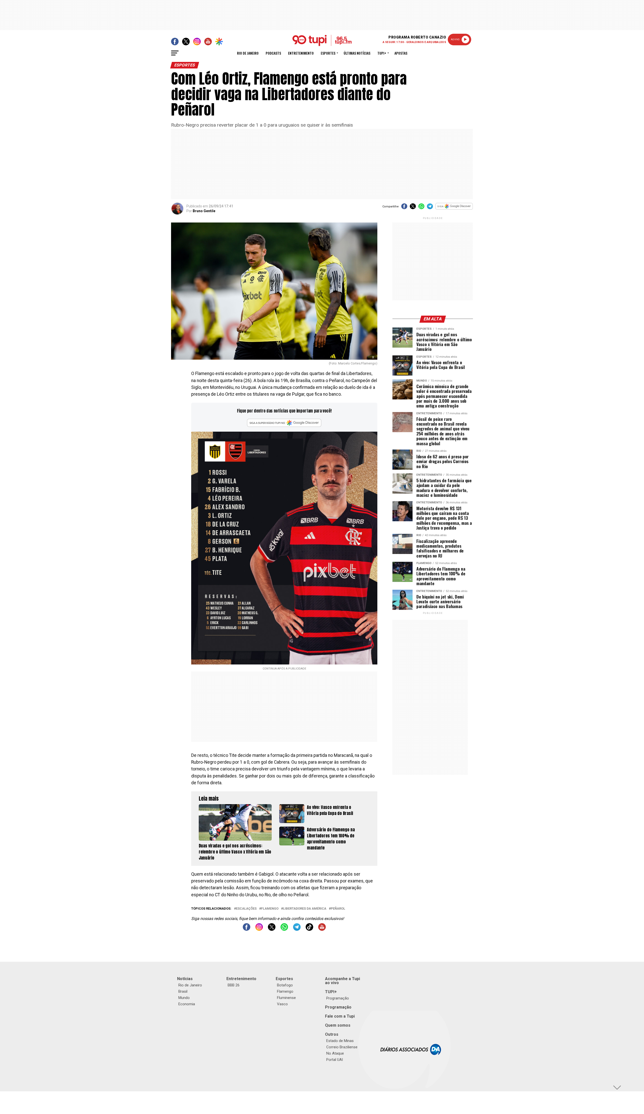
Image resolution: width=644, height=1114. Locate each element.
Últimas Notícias (357, 53)
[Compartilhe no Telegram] (430, 208)
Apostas (400, 53)
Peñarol (338, 908)
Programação (337, 998)
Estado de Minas (340, 1040)
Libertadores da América (304, 908)
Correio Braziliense (341, 1047)
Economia (186, 1004)
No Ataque (335, 1053)
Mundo (184, 997)
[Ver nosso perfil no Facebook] (246, 929)
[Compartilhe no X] (413, 208)
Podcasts (273, 53)
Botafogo (285, 985)
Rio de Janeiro (248, 53)
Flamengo (269, 908)
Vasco (282, 1004)
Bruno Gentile (204, 211)
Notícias (185, 978)
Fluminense (286, 997)
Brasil (182, 991)
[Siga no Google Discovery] (454, 209)
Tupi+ (381, 53)
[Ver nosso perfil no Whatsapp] (284, 929)
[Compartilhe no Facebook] (404, 208)
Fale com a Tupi (340, 1016)
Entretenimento (301, 53)
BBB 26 (233, 985)
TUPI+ (331, 991)
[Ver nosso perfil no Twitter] (271, 929)
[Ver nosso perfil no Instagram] (259, 929)
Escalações (246, 908)
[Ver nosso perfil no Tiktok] (309, 929)
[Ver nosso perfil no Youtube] (322, 929)
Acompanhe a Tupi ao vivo (342, 980)
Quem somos (337, 1025)
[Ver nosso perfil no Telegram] (297, 929)
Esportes (328, 53)
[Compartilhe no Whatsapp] (421, 208)
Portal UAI (334, 1059)
